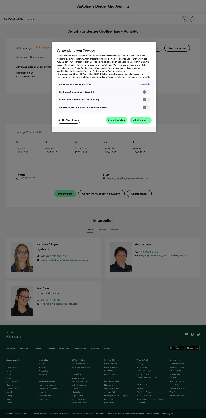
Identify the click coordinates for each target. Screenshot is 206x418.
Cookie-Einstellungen (68, 120)
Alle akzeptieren (140, 120)
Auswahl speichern (117, 120)
